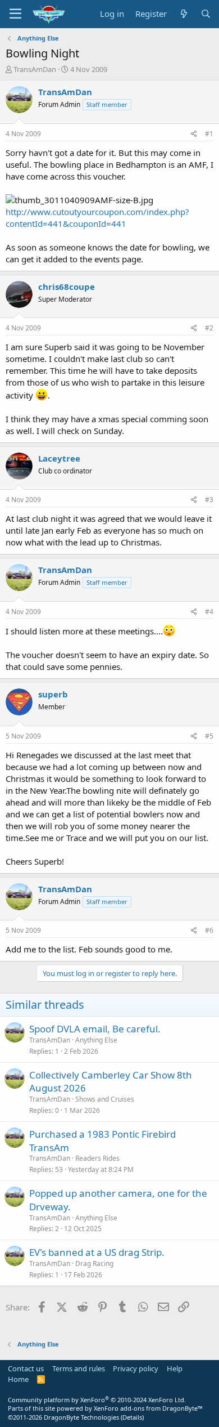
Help (174, 1368)
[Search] (206, 13)
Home (18, 1379)
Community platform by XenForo (97, 1399)
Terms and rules (78, 1368)
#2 (209, 328)
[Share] (194, 134)
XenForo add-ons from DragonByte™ (148, 1408)
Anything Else (96, 1040)
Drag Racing (94, 1263)
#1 (209, 133)
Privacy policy (135, 1368)
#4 (209, 611)
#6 (209, 930)
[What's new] (183, 13)
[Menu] (15, 14)
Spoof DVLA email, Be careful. (95, 1028)
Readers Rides (97, 1158)
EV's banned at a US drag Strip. (97, 1252)
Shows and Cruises (104, 1099)
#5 (209, 736)
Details (132, 1417)
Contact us (26, 1368)
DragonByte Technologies (81, 1417)
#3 (209, 499)
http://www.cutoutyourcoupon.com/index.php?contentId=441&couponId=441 (97, 217)
